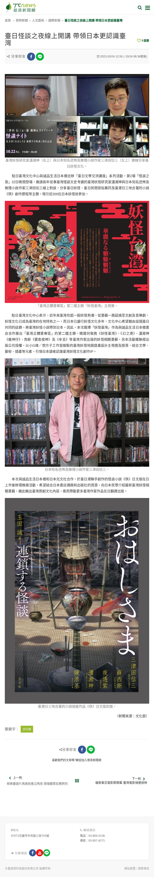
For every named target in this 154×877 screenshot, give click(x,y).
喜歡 (145, 40)
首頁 (8, 20)
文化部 (27, 729)
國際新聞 (54, 20)
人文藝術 (38, 20)
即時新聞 (22, 20)
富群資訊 (143, 868)
